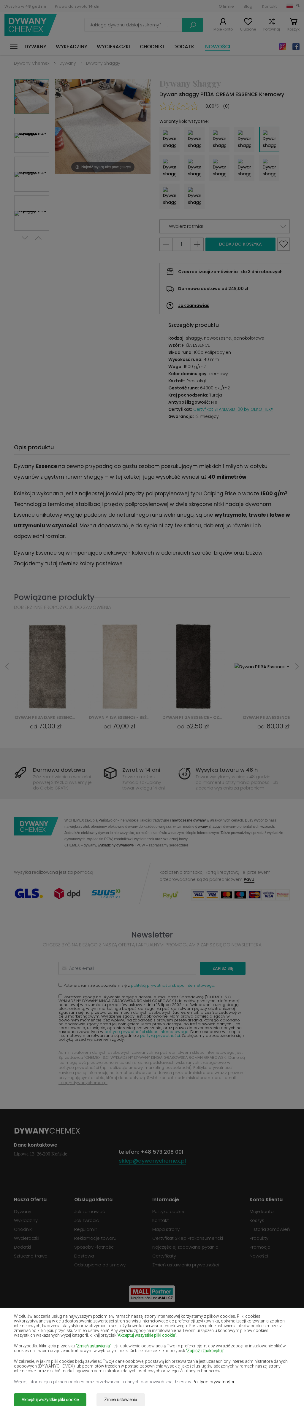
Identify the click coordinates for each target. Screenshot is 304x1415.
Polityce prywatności (213, 1381)
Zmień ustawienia (120, 1399)
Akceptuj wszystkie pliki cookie (50, 1399)
